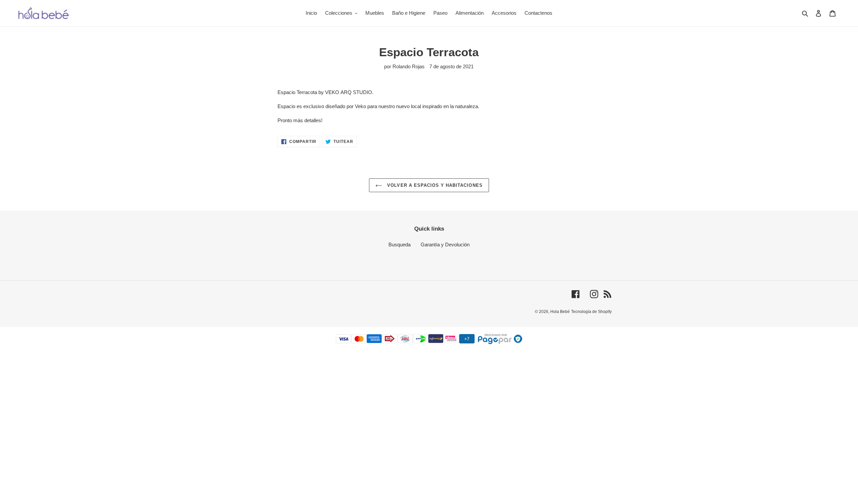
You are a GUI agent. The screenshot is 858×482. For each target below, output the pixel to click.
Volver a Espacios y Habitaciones (433, 185)
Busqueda (399, 244)
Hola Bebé (560, 311)
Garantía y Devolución (445, 244)
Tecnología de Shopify (591, 311)
